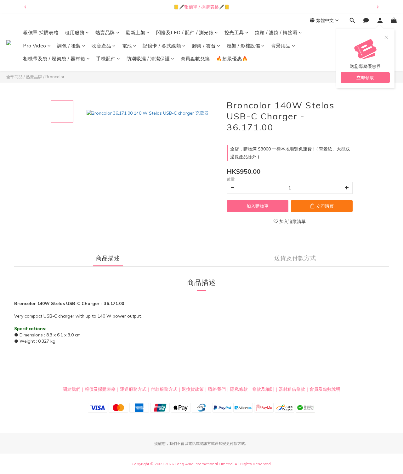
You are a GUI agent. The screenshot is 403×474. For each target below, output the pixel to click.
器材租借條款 (292, 389)
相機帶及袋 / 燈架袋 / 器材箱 (54, 59)
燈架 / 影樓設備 (243, 46)
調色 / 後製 (69, 46)
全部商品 (14, 76)
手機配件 (106, 59)
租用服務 (74, 32)
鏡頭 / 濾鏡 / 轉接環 (276, 32)
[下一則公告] (378, 7)
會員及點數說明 (324, 389)
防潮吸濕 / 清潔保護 (148, 59)
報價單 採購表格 (41, 32)
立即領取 (365, 77)
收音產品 (101, 46)
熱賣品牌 (105, 32)
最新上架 (135, 32)
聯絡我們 (217, 389)
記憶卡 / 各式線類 (162, 46)
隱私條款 (239, 389)
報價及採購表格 (100, 389)
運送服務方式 (133, 389)
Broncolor (55, 76)
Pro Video (34, 46)
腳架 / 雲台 (204, 46)
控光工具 (234, 32)
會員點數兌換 (195, 59)
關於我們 (71, 389)
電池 (127, 46)
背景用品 (281, 46)
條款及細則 (263, 389)
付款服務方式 (164, 389)
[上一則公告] (25, 7)
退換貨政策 (193, 389)
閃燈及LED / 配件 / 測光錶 (185, 32)
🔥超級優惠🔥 (232, 59)
